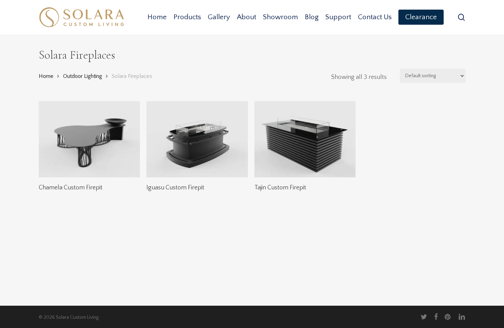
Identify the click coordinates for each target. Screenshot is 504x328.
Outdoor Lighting (82, 76)
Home (46, 76)
